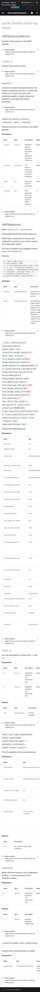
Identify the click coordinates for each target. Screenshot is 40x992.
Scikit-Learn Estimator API (11, 251)
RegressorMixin (26, 230)
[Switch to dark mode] (32, 13)
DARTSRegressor (20, 713)
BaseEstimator (13, 230)
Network (17, 145)
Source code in (20, 52)
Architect (18, 165)
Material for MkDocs (14, 989)
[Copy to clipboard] (36, 261)
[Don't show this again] (37, 2)
